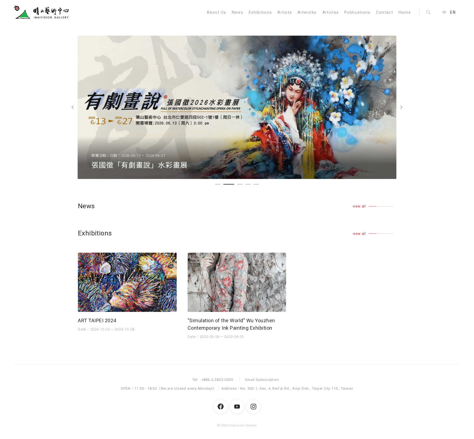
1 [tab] (218, 185)
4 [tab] (248, 185)
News (237, 12)
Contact (384, 12)
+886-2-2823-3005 (217, 380)
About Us (216, 12)
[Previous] (72, 107)
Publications (357, 12)
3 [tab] (239, 185)
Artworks (307, 12)
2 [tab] (226, 185)
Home (405, 12)
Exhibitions (260, 12)
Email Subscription (262, 380)
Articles (330, 12)
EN (453, 12)
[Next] (401, 107)
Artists (284, 12)
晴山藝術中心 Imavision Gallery (42, 12)
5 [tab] (256, 185)
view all (359, 206)
